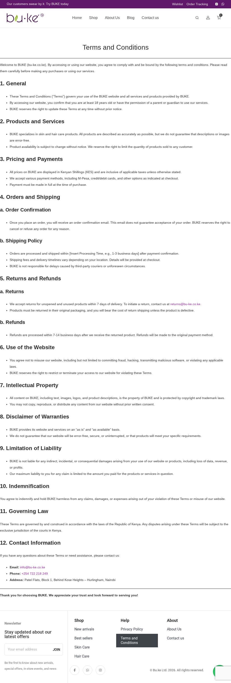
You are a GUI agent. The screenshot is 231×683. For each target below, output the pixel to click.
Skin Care (82, 647)
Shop (93, 18)
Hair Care (81, 656)
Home (77, 18)
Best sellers (83, 638)
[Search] (197, 17)
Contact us (150, 18)
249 (45, 573)
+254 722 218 (32, 573)
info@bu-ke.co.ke (32, 567)
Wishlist (177, 4)
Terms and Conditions (129, 640)
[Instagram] (216, 4)
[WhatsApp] (223, 4)
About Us (112, 18)
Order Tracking (197, 4)
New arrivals (84, 629)
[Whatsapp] (87, 670)
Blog (130, 18)
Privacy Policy (132, 629)
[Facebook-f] (74, 670)
